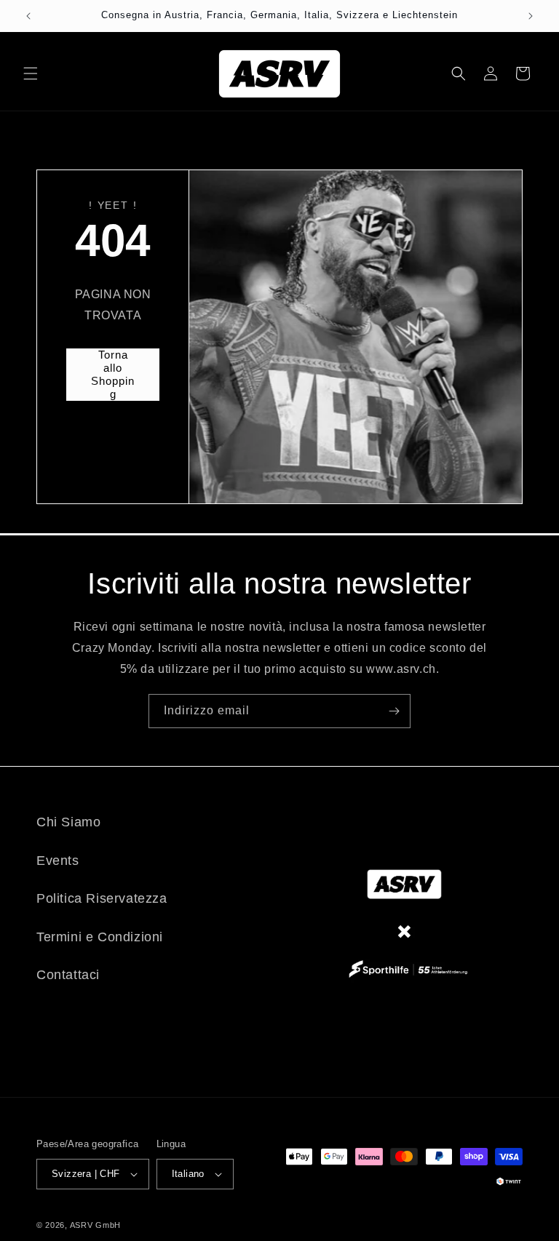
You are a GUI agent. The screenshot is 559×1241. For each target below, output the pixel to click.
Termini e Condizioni (99, 937)
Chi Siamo (68, 822)
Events (57, 860)
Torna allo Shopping (113, 374)
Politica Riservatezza (101, 898)
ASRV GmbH (95, 1225)
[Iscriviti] (394, 711)
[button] (31, 73)
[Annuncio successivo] (531, 16)
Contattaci (68, 974)
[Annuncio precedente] (28, 16)
